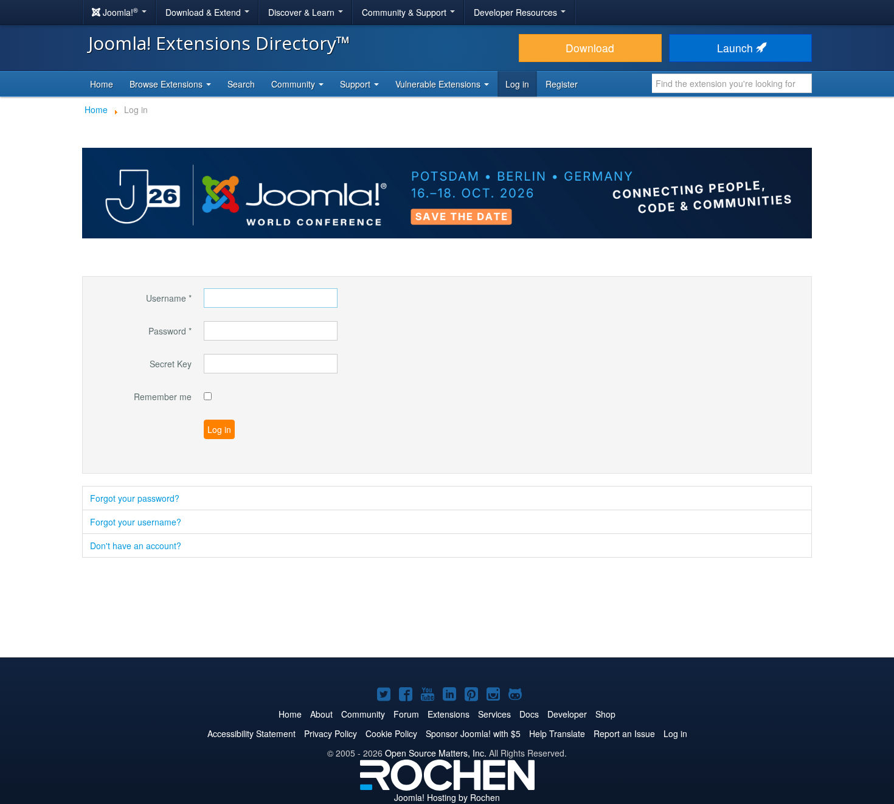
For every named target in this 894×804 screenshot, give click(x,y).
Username (169, 298)
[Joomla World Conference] (447, 191)
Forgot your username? (135, 522)
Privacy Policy (330, 733)
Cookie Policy (391, 733)
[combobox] (732, 83)
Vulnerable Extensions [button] (439, 84)
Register (562, 84)
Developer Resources (517, 12)
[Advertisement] (447, 608)
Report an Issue (624, 733)
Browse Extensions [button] (167, 84)
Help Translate (557, 733)
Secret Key (171, 364)
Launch (736, 47)
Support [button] (356, 84)
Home (101, 84)
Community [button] (294, 84)
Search (241, 84)
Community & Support (405, 12)
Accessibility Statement (251, 733)
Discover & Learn (302, 12)
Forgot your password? (134, 498)
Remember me (163, 396)
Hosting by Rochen (447, 797)
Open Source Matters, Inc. (436, 753)
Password (170, 331)
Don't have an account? (135, 545)
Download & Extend (204, 12)
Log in (517, 84)
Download (590, 47)
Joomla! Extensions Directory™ (219, 42)
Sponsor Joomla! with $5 (473, 733)
